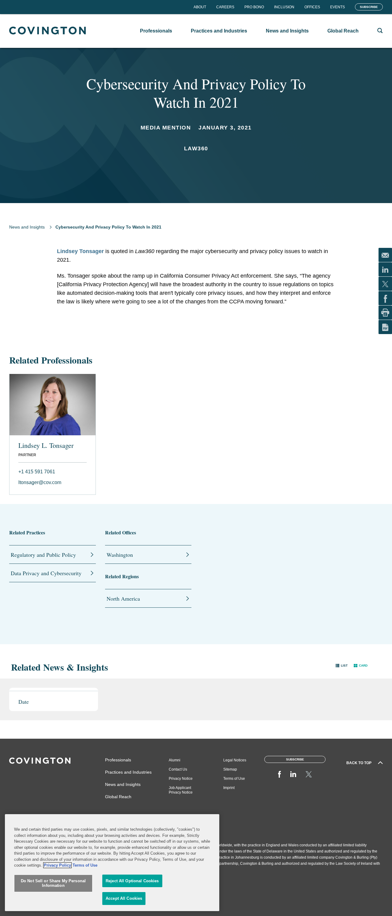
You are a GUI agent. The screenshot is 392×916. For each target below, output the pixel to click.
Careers (225, 7)
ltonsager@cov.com (39, 482)
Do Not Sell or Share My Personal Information (53, 883)
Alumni (174, 760)
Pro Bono (254, 7)
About (200, 7)
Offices (312, 7)
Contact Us (178, 769)
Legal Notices (234, 760)
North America (123, 598)
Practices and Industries (128, 772)
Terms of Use (234, 778)
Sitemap (230, 769)
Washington (120, 554)
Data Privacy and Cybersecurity (46, 573)
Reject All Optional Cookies (132, 881)
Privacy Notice (181, 778)
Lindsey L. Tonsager (46, 445)
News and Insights (27, 227)
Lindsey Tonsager (80, 251)
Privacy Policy (57, 865)
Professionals (118, 759)
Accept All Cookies (124, 898)
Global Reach (118, 796)
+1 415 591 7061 (36, 471)
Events (337, 7)
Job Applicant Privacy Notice (181, 790)
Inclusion (284, 7)
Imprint (229, 788)
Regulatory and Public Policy (43, 554)
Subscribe (369, 7)
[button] (342, 666)
